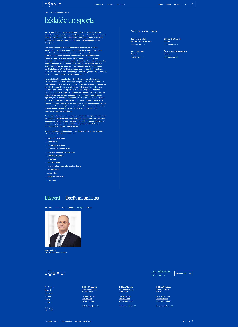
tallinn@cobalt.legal (88, 296)
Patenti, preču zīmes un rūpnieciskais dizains (64, 166)
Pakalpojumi (98, 4)
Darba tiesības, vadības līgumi (58, 149)
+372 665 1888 (87, 299)
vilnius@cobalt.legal (163, 296)
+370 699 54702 (170, 45)
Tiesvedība (51, 180)
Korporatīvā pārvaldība (56, 138)
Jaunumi (160, 4)
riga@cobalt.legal (125, 296)
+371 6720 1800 (124, 299)
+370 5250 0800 (162, 299)
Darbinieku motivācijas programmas (61, 152)
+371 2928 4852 (136, 45)
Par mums (121, 4)
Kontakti (176, 4)
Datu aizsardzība (53, 163)
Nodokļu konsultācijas (55, 176)
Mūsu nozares (49, 12)
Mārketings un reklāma (56, 145)
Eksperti (110, 4)
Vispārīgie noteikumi (51, 321)
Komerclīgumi (52, 142)
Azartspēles (52, 173)
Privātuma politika (66, 321)
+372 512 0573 (136, 57)
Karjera (168, 4)
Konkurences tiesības (55, 156)
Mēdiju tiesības (53, 170)
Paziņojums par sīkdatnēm (83, 321)
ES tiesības (51, 159)
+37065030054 (169, 57)
